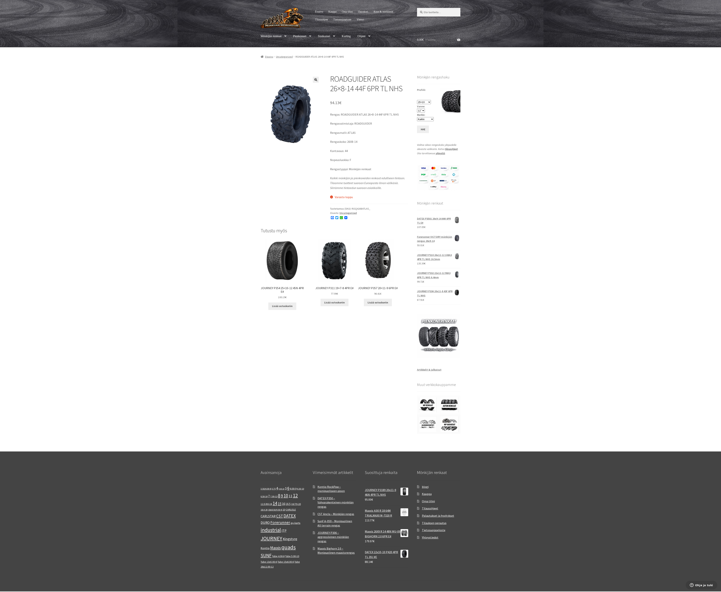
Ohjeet (361, 36)
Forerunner (280, 522)
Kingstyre (290, 539)
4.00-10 (281, 489)
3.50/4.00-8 (266, 488)
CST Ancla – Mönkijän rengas (336, 514)
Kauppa (332, 11)
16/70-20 (296, 504)
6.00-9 (293, 488)
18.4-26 (264, 509)
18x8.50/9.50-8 (275, 509)
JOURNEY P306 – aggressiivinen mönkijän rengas (333, 537)
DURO (265, 522)
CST (279, 516)
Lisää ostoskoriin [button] (282, 306)
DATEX (290, 516)
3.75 (274, 488)
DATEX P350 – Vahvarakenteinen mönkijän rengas (336, 502)
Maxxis (275, 547)
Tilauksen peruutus (434, 523)
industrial (271, 530)
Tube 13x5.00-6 (269, 561)
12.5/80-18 (266, 504)
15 (279, 503)
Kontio (265, 548)
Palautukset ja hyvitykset (438, 516)
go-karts (295, 523)
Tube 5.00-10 (292, 556)
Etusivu (319, 11)
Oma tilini (347, 11)
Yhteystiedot (430, 537)
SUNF (266, 555)
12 (295, 495)
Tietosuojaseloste (342, 19)
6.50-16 (264, 496)
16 (283, 504)
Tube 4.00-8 (278, 556)
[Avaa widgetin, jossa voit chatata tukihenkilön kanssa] (701, 585)
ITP (284, 530)
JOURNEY (271, 538)
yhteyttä (440, 153)
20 (284, 509)
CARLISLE (291, 509)
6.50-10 (300, 488)
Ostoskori (363, 11)
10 (286, 496)
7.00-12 (273, 496)
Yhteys (360, 19)
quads (288, 547)
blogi (425, 487)
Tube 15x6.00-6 (286, 561)
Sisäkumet (324, 36)
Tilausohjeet (321, 19)
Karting (346, 36)
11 (290, 496)
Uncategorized (284, 56)
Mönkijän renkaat (271, 36)
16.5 (288, 504)
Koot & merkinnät (383, 11)
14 (275, 503)
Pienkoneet (299, 36)
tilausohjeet (451, 149)
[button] (316, 80)
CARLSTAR (268, 516)
